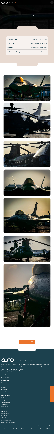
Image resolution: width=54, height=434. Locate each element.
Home (2, 382)
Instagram (44, 425)
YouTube (49, 425)
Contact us (4, 389)
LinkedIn (39, 425)
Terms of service (5, 391)
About (3, 385)
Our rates (3, 387)
